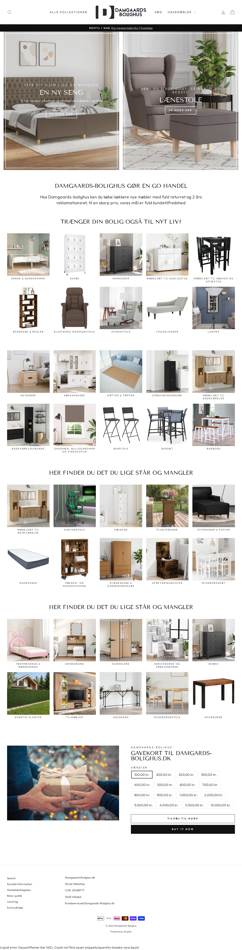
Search (11, 878)
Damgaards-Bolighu (151, 747)
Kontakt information (19, 884)
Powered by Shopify (120, 931)
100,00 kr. (142, 775)
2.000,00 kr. (213, 795)
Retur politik (14, 895)
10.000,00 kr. (221, 805)
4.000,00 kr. (169, 805)
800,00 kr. (142, 795)
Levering (12, 901)
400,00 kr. (142, 785)
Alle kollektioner (68, 12)
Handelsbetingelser (19, 890)
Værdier (139, 767)
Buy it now (183, 829)
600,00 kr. (188, 785)
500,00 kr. (165, 785)
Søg (158, 12)
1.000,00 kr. (188, 795)
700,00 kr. (210, 785)
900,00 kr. (165, 795)
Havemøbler (180, 12)
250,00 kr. (186, 775)
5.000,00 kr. (194, 805)
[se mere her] (61, 101)
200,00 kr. (164, 775)
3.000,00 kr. (143, 805)
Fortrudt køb (15, 907)
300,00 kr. (209, 775)
